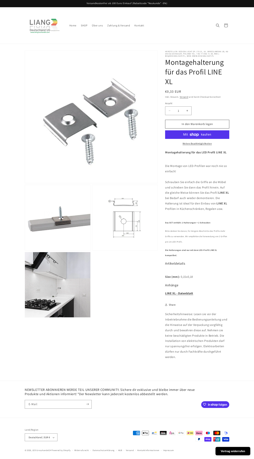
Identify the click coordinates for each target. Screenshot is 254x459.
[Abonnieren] (87, 404)
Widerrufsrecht (81, 450)
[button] (218, 25)
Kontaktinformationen (148, 450)
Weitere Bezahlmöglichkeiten (197, 143)
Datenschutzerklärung (104, 450)
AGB (120, 450)
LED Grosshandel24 (41, 450)
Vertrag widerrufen (233, 451)
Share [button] (172, 304)
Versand (184, 96)
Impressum (168, 450)
